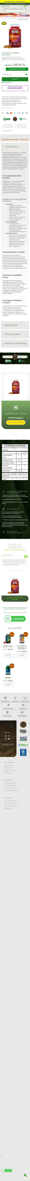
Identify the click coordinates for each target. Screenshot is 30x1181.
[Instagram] (6, 736)
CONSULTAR (15, 79)
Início (3, 18)
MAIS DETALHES (7, 108)
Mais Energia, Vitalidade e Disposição (18, 18)
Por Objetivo (7, 18)
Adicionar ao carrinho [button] (8, 655)
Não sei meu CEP (6, 82)
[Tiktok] (6, 739)
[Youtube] (9, 739)
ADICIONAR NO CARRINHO (16, 422)
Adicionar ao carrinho (17, 69)
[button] (11, 570)
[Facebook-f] (9, 736)
